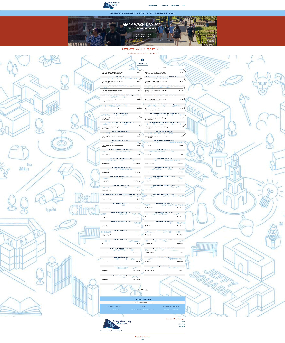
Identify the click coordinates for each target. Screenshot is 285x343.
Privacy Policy (181, 324)
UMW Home (182, 326)
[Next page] (146, 289)
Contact (183, 321)
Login (142, 339)
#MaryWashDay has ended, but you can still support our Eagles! (142, 13)
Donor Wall (175, 5)
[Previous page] (138, 289)
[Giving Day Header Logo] (111, 5)
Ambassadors (153, 5)
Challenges (164, 5)
